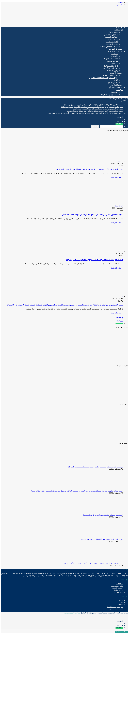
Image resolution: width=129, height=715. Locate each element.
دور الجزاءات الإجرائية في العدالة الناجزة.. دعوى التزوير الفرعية (102, 539)
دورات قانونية (112, 61)
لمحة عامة (113, 33)
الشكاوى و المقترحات (109, 95)
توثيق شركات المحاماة (115, 607)
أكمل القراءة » (116, 177)
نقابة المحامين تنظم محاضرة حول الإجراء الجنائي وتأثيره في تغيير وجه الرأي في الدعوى (93, 105)
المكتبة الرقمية (116, 73)
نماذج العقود (112, 83)
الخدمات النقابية (116, 49)
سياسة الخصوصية (72, 613)
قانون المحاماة (112, 42)
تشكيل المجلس (111, 35)
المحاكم (114, 54)
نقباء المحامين (112, 45)
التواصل (119, 90)
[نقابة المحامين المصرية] (98, 23)
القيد (121, 603)
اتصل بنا (114, 92)
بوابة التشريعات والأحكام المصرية (103, 78)
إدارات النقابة (112, 40)
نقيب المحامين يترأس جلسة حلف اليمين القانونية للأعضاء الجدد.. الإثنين (97, 109)
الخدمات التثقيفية (115, 52)
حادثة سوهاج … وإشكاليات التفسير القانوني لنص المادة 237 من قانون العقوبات (95, 467)
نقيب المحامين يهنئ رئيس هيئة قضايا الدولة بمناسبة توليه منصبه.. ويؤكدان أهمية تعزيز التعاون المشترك (85, 113)
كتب (116, 80)
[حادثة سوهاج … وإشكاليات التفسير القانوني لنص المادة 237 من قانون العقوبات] (109, 465)
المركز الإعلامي (117, 85)
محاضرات (114, 64)
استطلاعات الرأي (116, 88)
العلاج (121, 600)
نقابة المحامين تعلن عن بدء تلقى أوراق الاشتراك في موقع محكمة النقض (92, 215)
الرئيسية (119, 28)
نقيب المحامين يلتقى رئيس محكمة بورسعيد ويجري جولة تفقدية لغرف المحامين (89, 170)
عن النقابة (119, 30)
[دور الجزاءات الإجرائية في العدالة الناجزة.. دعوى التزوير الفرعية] (109, 537)
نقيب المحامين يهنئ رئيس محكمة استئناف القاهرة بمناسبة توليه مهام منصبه (95, 111)
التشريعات (113, 56)
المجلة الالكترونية (110, 76)
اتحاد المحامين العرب (109, 47)
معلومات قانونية (111, 59)
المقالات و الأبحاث (110, 68)
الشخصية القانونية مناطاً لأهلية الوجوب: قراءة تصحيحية (103, 515)
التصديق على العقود (116, 609)
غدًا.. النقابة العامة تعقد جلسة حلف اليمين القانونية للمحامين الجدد (94, 260)
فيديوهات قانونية (111, 66)
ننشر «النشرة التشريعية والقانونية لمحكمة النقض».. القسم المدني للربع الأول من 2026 (92, 107)
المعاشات (119, 605)
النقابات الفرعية (111, 37)
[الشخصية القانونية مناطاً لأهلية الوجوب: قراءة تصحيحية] (109, 513)
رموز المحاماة (112, 71)
